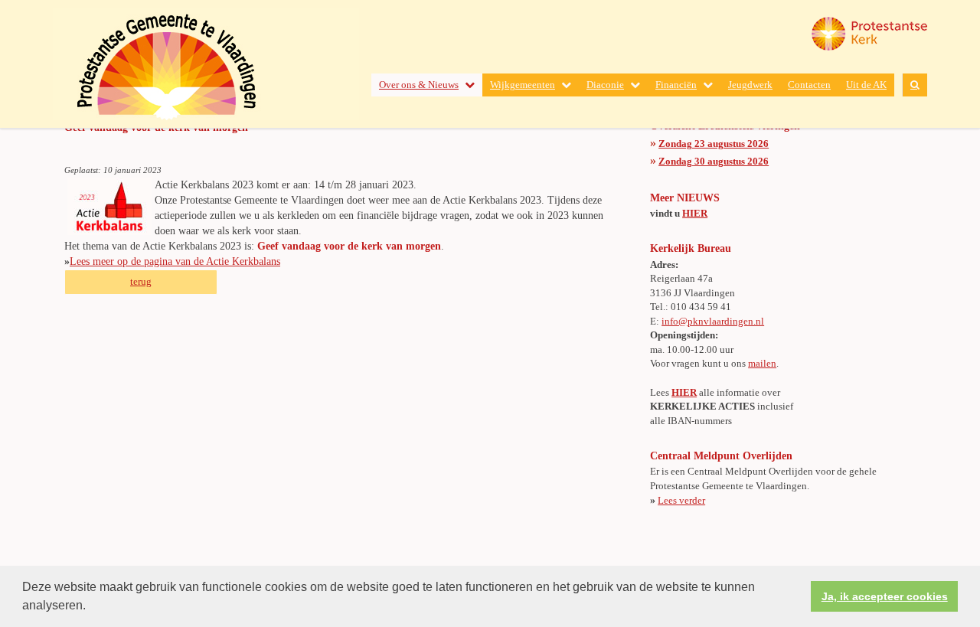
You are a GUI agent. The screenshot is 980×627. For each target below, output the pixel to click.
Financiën (676, 84)
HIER (694, 213)
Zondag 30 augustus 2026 (713, 161)
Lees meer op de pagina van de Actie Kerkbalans (175, 261)
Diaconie (605, 84)
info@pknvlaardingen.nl (713, 321)
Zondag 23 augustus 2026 (713, 143)
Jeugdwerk (750, 84)
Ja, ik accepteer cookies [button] (885, 596)
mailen (762, 363)
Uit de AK (866, 84)
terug (141, 281)
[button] (91, 607)
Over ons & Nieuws (419, 84)
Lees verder (681, 500)
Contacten (809, 84)
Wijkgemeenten (522, 84)
